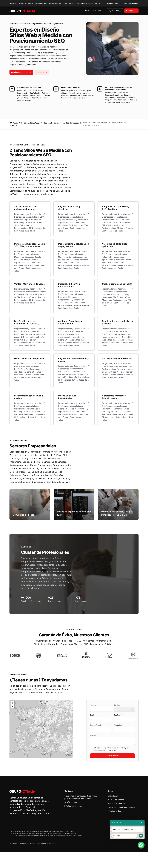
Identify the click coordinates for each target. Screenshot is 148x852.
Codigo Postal (96, 725)
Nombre (93, 705)
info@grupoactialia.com (74, 806)
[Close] (141, 823)
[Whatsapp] (141, 845)
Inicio (87, 11)
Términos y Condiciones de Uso (104, 750)
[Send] (141, 836)
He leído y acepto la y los (111, 749)
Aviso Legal (113, 796)
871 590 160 (116, 11)
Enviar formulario (112, 756)
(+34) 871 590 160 (71, 802)
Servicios (97, 11)
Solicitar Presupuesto (20, 72)
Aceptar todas (113, 3)
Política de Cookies (116, 800)
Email (92, 715)
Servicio (117, 705)
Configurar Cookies (116, 811)
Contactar (130, 11)
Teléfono (118, 715)
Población (118, 725)
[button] (41, 728)
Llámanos (41, 72)
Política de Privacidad (116, 748)
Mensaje (94, 735)
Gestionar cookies (131, 3)
